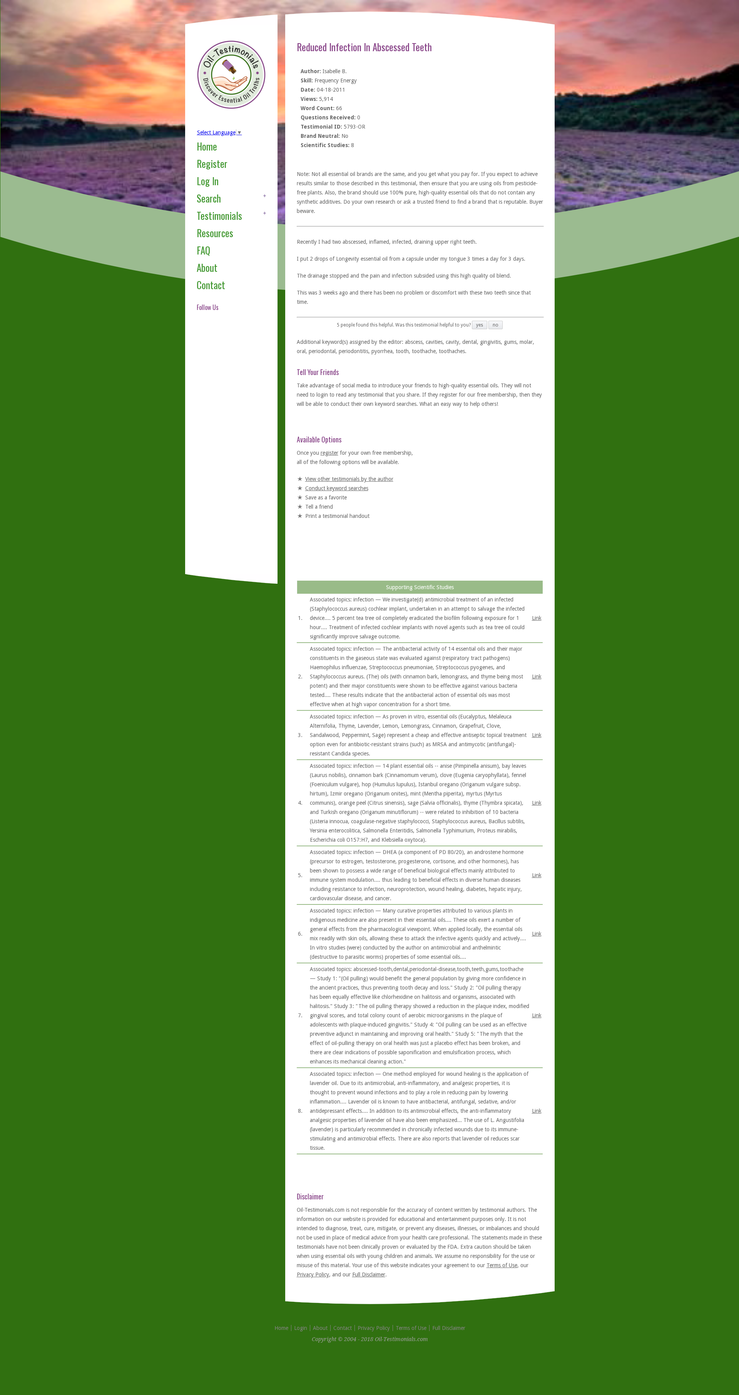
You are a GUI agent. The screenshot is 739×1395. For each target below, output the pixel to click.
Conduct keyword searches (336, 488)
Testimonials (219, 215)
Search (209, 198)
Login (300, 1328)
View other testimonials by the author (349, 479)
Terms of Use (502, 1265)
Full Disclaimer (368, 1274)
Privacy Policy (313, 1274)
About (207, 267)
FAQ (203, 250)
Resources (215, 233)
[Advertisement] (227, 452)
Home (207, 146)
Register (212, 163)
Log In (208, 181)
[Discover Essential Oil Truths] (231, 107)
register (329, 453)
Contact (211, 285)
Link (537, 618)
